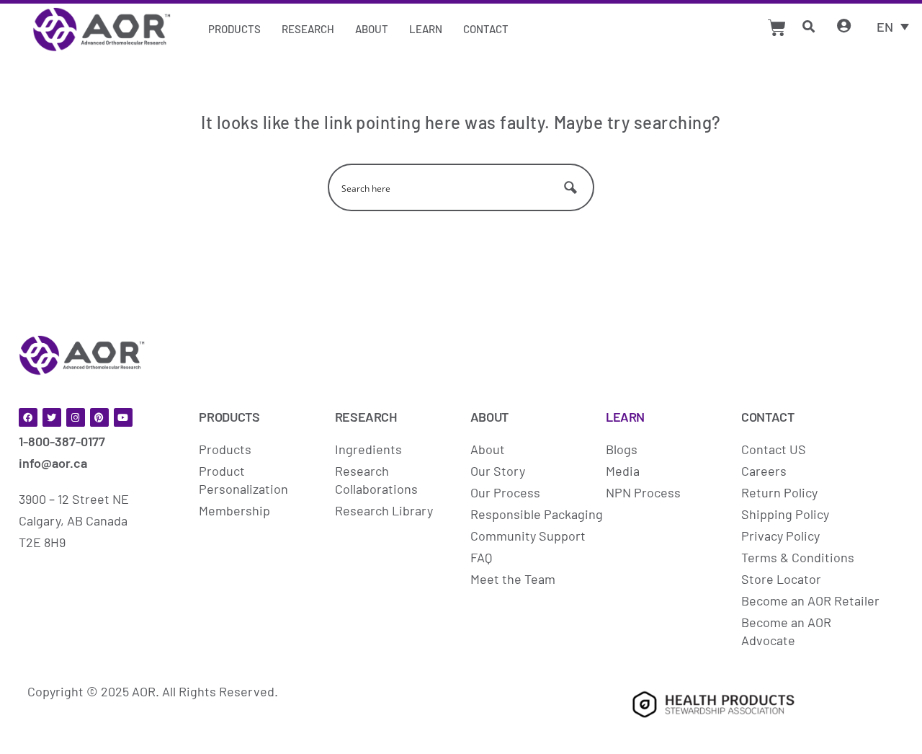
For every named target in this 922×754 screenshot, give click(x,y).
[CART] (777, 28)
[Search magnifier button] (570, 187)
